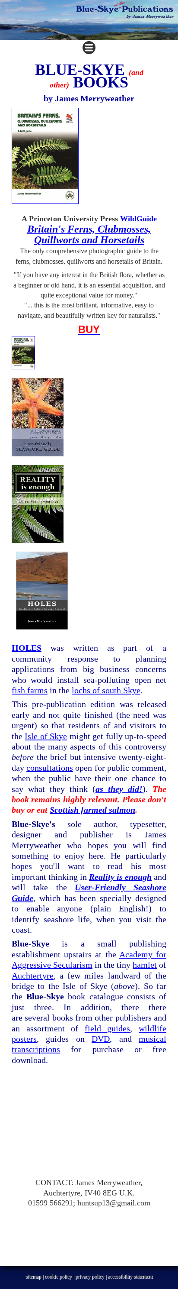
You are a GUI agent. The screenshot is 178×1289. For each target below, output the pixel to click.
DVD (101, 1038)
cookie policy (58, 1276)
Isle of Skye (46, 736)
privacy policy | (91, 1276)
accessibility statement (130, 1276)
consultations (49, 767)
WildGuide (138, 218)
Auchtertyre (33, 975)
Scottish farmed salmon (92, 809)
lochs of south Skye (106, 690)
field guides (107, 1028)
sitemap (33, 1276)
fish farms (30, 690)
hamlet (145, 964)
